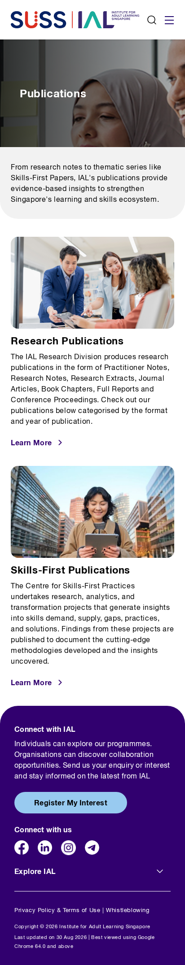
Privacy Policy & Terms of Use (57, 910)
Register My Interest (70, 802)
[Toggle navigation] (169, 19)
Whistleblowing (127, 910)
